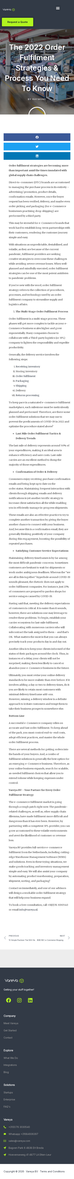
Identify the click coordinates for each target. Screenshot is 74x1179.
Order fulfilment (26, 376)
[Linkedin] (30, 1000)
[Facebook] (9, 1000)
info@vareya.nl (28, 909)
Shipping (21, 385)
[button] (58, 8)
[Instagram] (19, 1000)
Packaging (22, 380)
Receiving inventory (28, 366)
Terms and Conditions (52, 1171)
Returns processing (27, 395)
